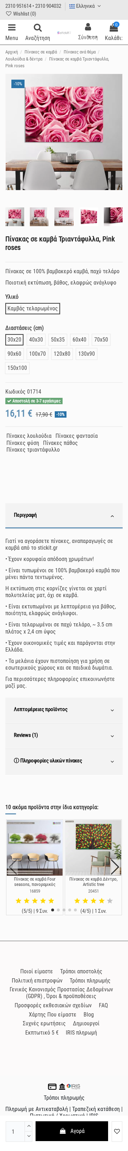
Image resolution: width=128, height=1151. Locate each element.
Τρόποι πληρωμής (90, 980)
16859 (35, 891)
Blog (89, 1014)
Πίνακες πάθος (60, 443)
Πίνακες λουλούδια (29, 436)
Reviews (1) (26, 735)
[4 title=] (43, 901)
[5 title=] (51, 901)
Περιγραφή (25, 515)
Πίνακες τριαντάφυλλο (33, 449)
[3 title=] (34, 901)
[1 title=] (18, 901)
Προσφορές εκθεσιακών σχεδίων (53, 1005)
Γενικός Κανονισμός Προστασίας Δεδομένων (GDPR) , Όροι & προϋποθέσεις (61, 993)
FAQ (103, 1005)
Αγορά (77, 1131)
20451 (93, 891)
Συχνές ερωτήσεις (44, 1023)
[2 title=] (26, 901)
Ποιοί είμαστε (36, 971)
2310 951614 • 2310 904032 (33, 6)
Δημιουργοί (86, 1023)
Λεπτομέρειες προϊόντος (41, 709)
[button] (52, 910)
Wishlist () (24, 14)
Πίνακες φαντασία (76, 436)
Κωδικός (15, 391)
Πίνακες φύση (22, 443)
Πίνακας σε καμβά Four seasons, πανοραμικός (34, 881)
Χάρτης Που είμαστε (52, 1014)
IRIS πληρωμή (81, 1032)
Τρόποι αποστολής (81, 971)
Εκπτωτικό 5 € (42, 1032)
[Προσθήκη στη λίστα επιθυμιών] (117, 1131)
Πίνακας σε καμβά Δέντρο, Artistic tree (93, 881)
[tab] (64, 516)
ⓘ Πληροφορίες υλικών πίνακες (48, 760)
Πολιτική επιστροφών (37, 980)
